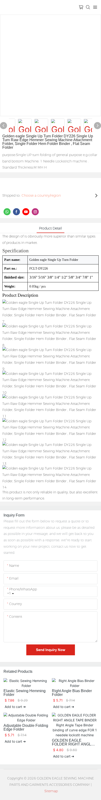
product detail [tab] (50, 228)
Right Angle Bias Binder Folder (72, 693)
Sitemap (51, 791)
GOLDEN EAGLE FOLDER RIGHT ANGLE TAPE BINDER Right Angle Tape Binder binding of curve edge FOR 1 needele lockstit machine (74, 742)
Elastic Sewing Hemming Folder (25, 693)
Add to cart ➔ (15, 707)
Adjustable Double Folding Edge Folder (26, 727)
